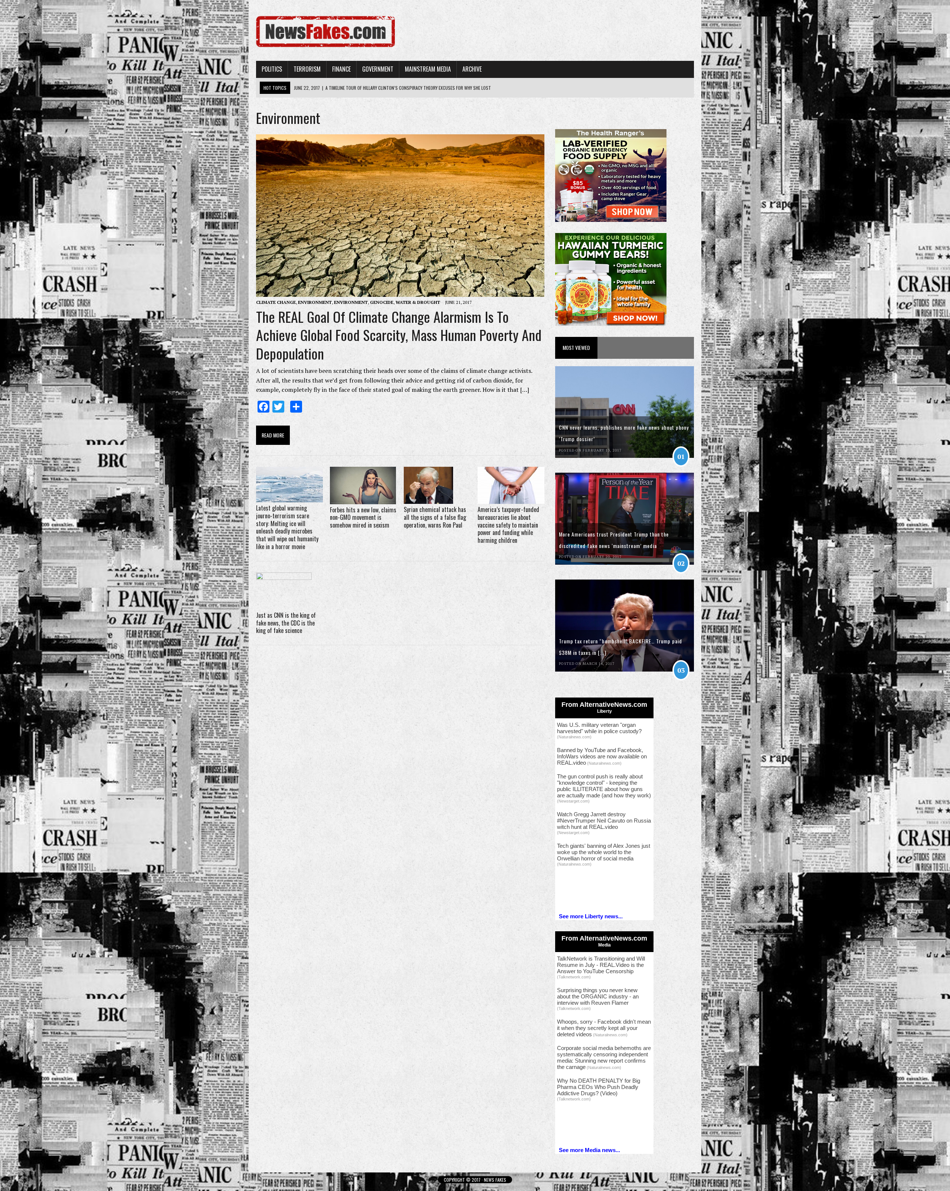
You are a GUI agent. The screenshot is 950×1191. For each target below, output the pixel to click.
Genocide (381, 302)
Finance (341, 69)
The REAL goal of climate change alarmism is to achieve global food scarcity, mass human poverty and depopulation (398, 335)
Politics (272, 69)
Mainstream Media (428, 69)
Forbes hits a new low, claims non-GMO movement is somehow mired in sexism (363, 517)
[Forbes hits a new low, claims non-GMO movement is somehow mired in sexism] (363, 499)
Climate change (276, 302)
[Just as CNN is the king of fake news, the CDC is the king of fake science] (284, 604)
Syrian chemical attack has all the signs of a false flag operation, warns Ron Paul (435, 517)
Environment (315, 302)
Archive (472, 69)
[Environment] (325, 49)
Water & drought (418, 302)
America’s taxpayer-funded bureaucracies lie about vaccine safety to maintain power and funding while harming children (508, 525)
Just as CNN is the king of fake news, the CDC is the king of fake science (286, 623)
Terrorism (307, 69)
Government (377, 69)
